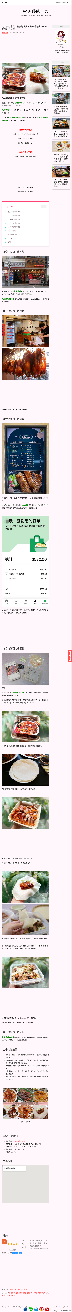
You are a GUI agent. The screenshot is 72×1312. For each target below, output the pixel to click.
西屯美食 (5, 32)
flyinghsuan (14, 32)
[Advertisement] (25, 49)
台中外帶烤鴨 (14, 1293)
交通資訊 (11, 238)
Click (70, 656)
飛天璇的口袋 (36, 11)
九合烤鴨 (22, 1293)
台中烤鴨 (12, 1295)
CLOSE (43, 206)
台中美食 (5, 1295)
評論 (9, 242)
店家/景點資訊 (12, 234)
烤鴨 (28, 1293)
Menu (5, 2)
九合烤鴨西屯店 (19, 1141)
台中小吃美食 (22, 1289)
